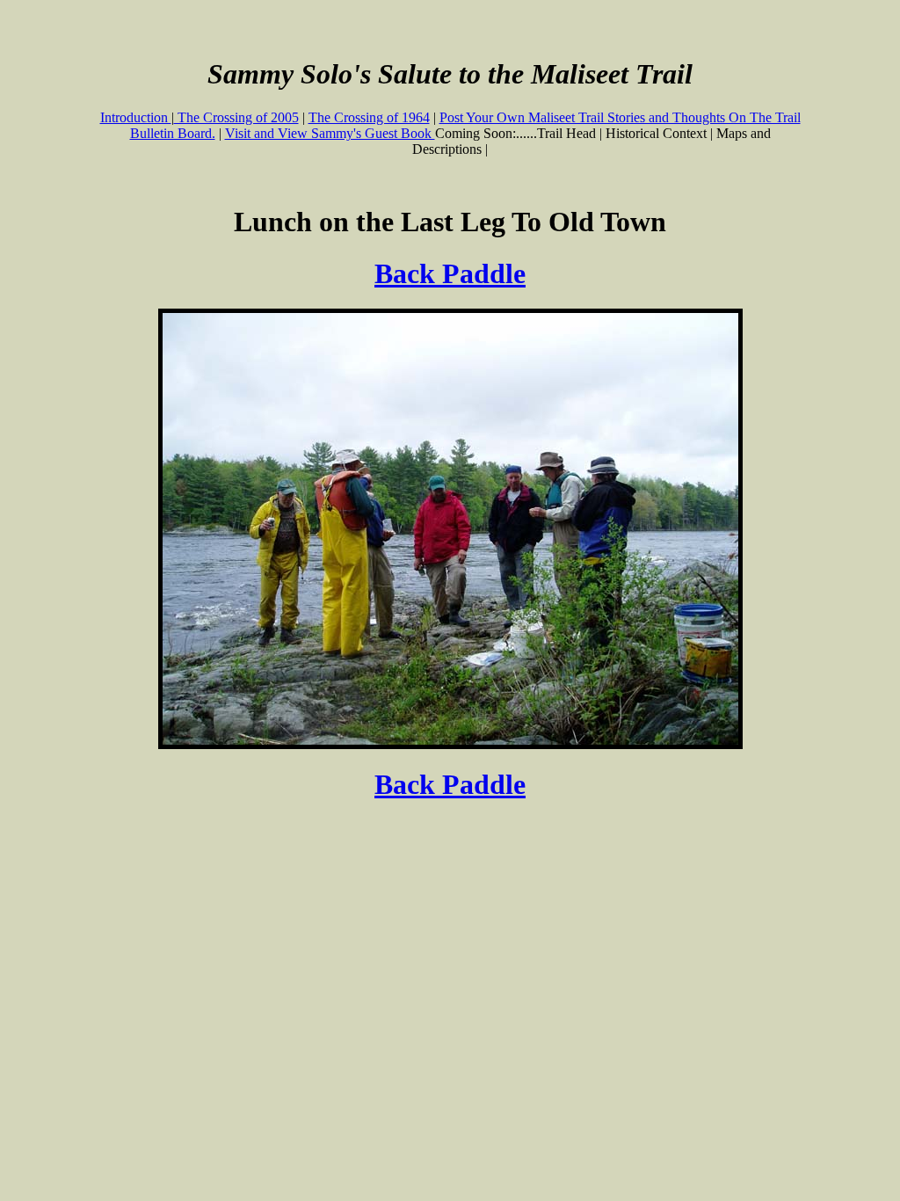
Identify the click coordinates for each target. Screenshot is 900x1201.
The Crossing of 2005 (236, 117)
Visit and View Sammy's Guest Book (330, 133)
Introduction (135, 117)
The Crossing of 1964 (369, 117)
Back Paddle (450, 273)
